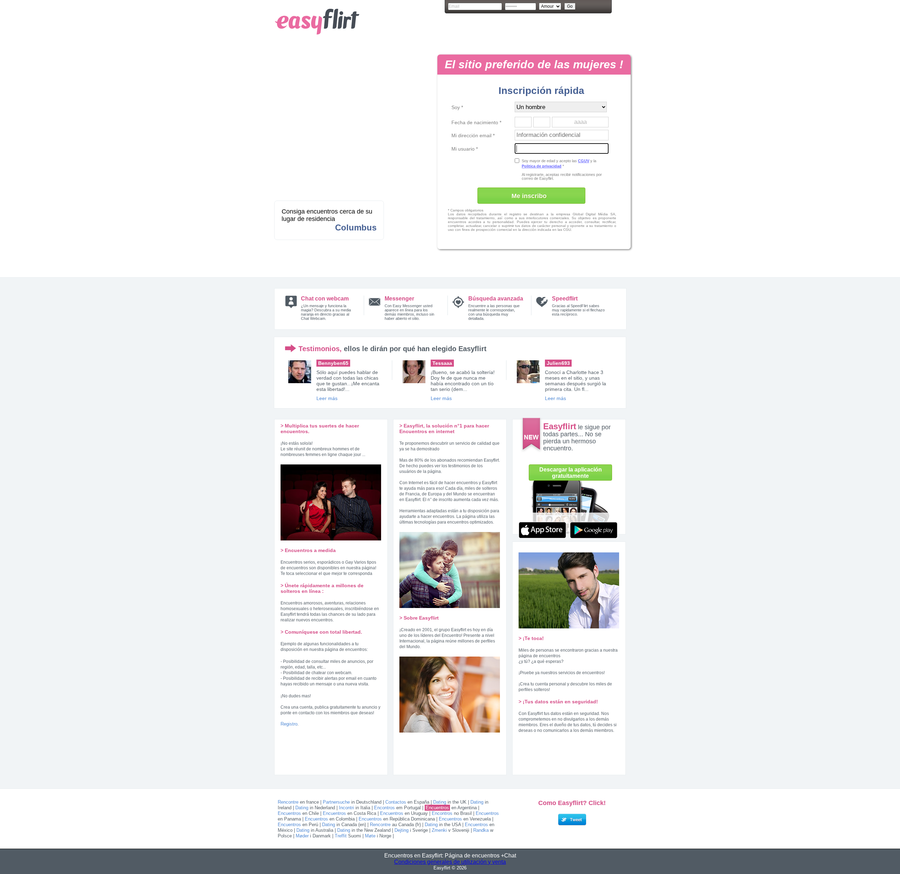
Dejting (401, 830)
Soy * (457, 107)
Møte (370, 835)
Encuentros (437, 807)
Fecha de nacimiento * (476, 122)
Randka (481, 830)
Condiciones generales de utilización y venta (450, 862)
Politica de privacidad (541, 166)
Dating (439, 802)
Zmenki (439, 830)
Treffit (341, 835)
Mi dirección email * (473, 135)
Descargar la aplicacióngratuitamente (570, 473)
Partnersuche (336, 802)
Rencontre (288, 802)
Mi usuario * (464, 149)
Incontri (346, 807)
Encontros (384, 807)
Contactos (395, 802)
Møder (302, 835)
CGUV (583, 161)
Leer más (327, 398)
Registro (289, 724)
